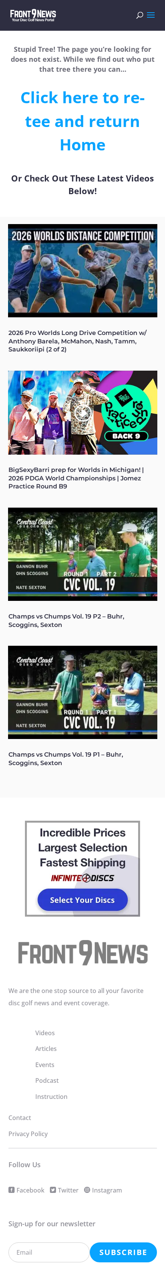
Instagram (107, 1190)
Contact (19, 1117)
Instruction (51, 1096)
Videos (45, 1033)
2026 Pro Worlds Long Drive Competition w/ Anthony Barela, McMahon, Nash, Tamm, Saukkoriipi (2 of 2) (77, 341)
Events (44, 1065)
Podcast (47, 1080)
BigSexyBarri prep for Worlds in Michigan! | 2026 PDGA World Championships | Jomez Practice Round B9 (76, 478)
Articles (46, 1048)
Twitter (68, 1190)
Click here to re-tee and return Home (82, 120)
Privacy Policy (28, 1134)
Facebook (30, 1190)
